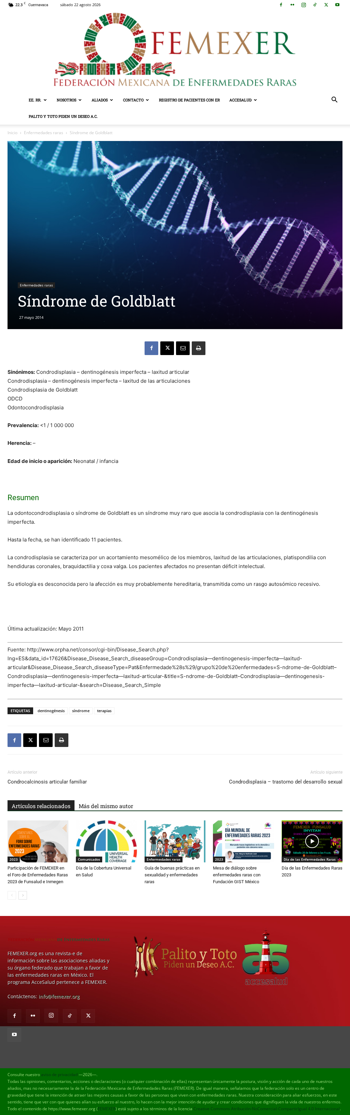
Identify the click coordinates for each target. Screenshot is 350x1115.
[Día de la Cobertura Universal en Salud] (106, 841)
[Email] (183, 348)
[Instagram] (303, 5)
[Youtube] (337, 5)
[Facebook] (281, 5)
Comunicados (89, 859)
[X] (326, 5)
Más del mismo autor (106, 805)
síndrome (81, 710)
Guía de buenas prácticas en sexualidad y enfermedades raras (172, 874)
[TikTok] (315, 5)
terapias (104, 710)
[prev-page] (12, 895)
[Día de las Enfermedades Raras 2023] (312, 841)
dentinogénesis (51, 710)
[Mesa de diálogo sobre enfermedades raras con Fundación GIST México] (243, 841)
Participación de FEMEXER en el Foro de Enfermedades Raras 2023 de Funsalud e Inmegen (38, 874)
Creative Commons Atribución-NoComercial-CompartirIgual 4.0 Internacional (266, 1109)
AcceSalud (240, 99)
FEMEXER (107, 1109)
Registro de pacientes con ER (189, 99)
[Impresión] (198, 348)
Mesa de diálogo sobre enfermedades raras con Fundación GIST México (236, 874)
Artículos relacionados (41, 805)
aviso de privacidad (59, 1074)
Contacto (133, 99)
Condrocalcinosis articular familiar (47, 782)
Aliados (100, 99)
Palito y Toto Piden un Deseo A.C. (63, 116)
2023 (14, 859)
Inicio (12, 133)
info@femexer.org (59, 996)
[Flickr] (292, 5)
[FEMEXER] (175, 51)
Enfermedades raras (43, 133)
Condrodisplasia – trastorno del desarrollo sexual (285, 782)
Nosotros (66, 99)
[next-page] (22, 895)
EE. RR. (35, 99)
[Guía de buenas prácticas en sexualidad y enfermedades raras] (175, 841)
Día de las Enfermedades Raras (310, 859)
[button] (334, 100)
